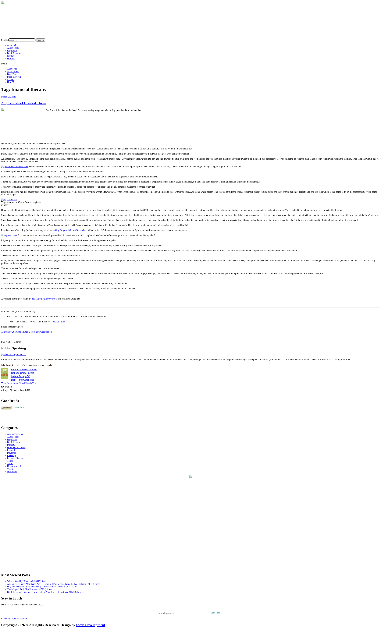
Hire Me (11, 58)
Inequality (12, 450)
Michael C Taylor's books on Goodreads (26, 365)
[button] (190, 63)
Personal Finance (15, 458)
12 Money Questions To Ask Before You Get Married (26, 331)
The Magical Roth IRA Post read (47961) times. (29, 589)
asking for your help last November (69, 230)
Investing (11, 455)
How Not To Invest (16, 447)
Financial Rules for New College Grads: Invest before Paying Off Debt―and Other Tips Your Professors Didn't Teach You (19, 376)
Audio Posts (13, 48)
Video (10, 469)
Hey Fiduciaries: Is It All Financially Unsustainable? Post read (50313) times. (43, 586)
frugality (11, 444)
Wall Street (12, 471)
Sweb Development (90, 625)
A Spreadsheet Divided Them (23, 103)
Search (4, 40)
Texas (10, 463)
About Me (12, 45)
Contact (10, 56)
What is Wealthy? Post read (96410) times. (27, 581)
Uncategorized (14, 466)
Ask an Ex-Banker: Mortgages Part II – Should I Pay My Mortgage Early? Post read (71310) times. (53, 584)
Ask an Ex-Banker (16, 434)
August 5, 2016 (58, 321)
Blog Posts (12, 50)
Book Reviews (14, 53)
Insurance (11, 453)
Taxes (10, 461)
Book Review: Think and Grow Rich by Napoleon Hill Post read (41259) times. (45, 592)
